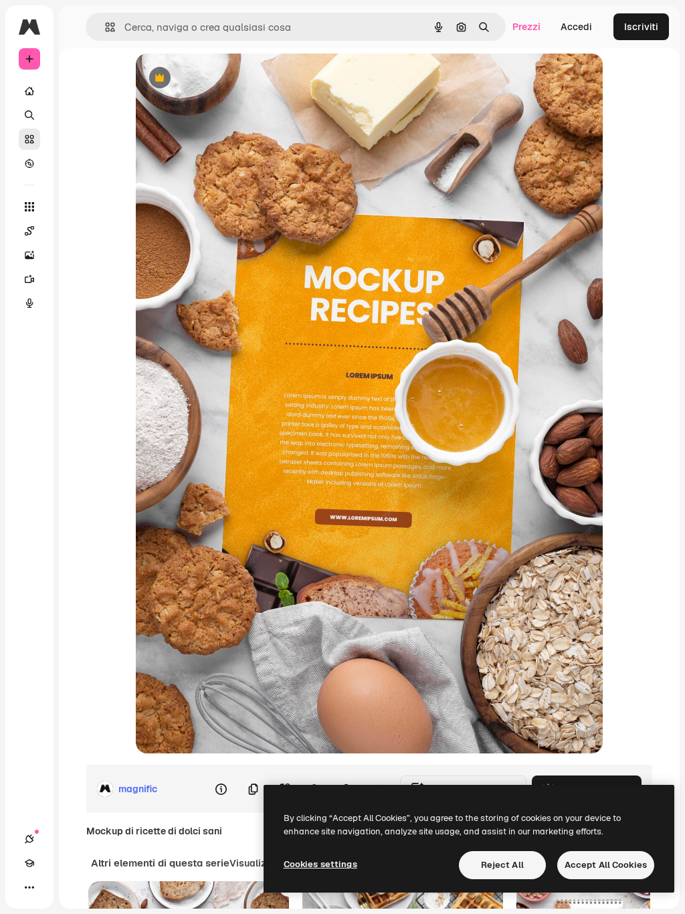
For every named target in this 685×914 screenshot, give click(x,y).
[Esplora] (29, 163)
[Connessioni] (29, 839)
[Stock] (29, 139)
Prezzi (526, 27)
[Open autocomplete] (104, 27)
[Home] (29, 91)
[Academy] (29, 863)
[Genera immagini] (29, 255)
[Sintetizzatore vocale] (29, 303)
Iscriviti (641, 27)
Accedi (576, 27)
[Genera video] (29, 279)
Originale (224, 78)
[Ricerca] (29, 115)
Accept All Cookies (606, 865)
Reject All (502, 865)
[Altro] (29, 887)
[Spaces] (29, 231)
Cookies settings (320, 864)
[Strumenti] (29, 206)
